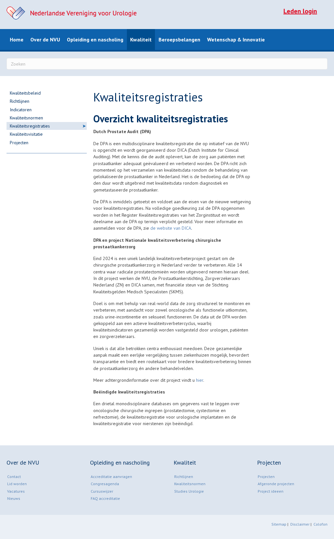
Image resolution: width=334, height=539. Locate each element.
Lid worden (17, 483)
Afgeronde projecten (276, 483)
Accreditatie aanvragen (111, 476)
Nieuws (13, 498)
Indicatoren (21, 110)
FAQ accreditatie (105, 498)
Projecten (19, 143)
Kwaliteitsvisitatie (26, 134)
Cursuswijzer (102, 491)
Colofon (320, 524)
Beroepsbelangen (179, 39)
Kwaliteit (141, 39)
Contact (14, 476)
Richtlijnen (19, 101)
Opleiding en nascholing (95, 39)
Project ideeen (270, 491)
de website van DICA (170, 228)
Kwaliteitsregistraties (30, 126)
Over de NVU (45, 39)
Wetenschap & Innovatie (236, 39)
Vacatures (16, 491)
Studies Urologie (189, 491)
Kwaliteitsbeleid (25, 93)
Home (16, 39)
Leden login (300, 11)
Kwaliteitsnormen (26, 118)
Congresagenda (105, 483)
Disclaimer (300, 524)
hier (199, 380)
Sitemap (278, 524)
